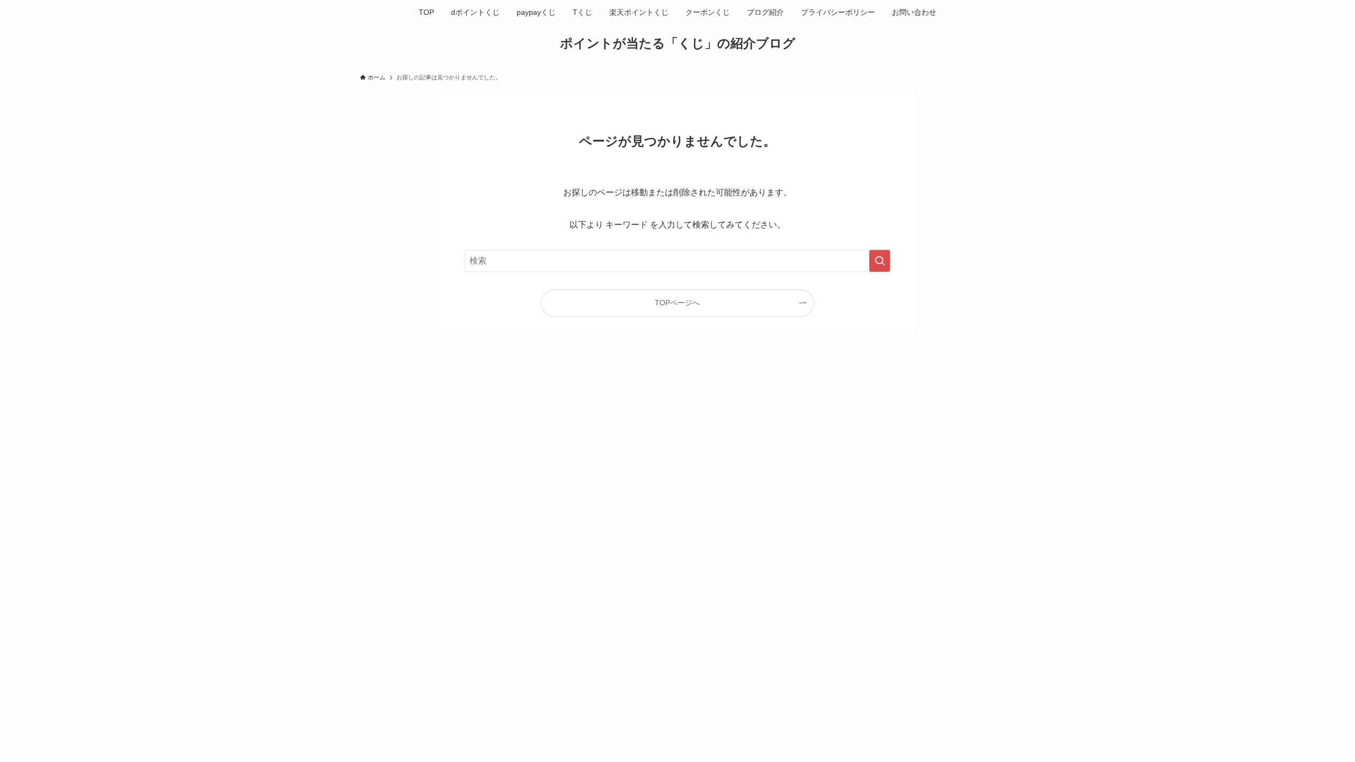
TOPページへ (677, 302)
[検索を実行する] (879, 261)
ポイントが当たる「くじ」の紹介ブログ (678, 43)
